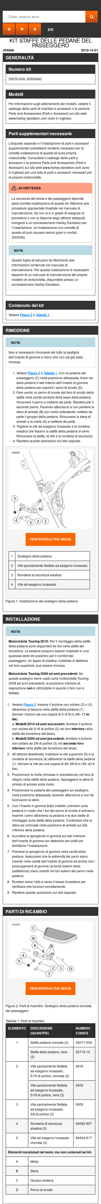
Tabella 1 (42, 314)
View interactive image (50, 539)
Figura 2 (26, 314)
